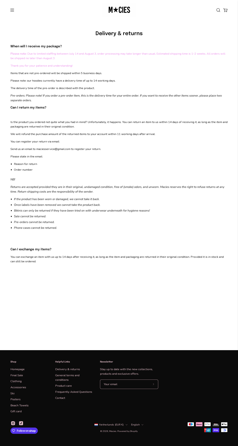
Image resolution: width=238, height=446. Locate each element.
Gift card (16, 411)
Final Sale (16, 375)
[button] (218, 10)
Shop (13, 362)
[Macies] (119, 10)
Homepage (17, 369)
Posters (15, 399)
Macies (112, 431)
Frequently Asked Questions (73, 392)
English (135, 424)
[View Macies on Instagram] (13, 423)
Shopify (133, 431)
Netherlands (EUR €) (111, 424)
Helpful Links (62, 362)
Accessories (18, 387)
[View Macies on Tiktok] (21, 423)
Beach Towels (19, 405)
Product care (63, 386)
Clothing (16, 381)
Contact (60, 398)
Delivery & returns (67, 369)
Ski (12, 393)
